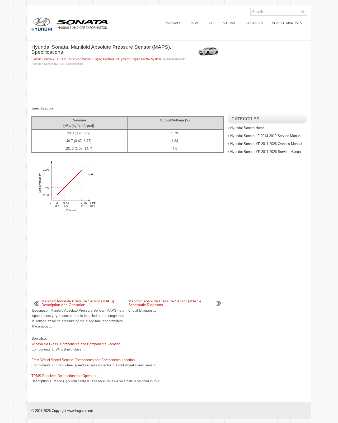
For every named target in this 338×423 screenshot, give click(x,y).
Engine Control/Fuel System (111, 59)
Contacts (254, 23)
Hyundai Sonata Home (247, 128)
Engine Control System (146, 59)
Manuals (173, 23)
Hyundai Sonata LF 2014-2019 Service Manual (265, 136)
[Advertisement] (127, 85)
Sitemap (229, 23)
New (194, 23)
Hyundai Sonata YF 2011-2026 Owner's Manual (266, 144)
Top (210, 23)
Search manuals (287, 23)
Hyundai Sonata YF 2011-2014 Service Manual (61, 59)
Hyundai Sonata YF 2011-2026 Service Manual (266, 152)
